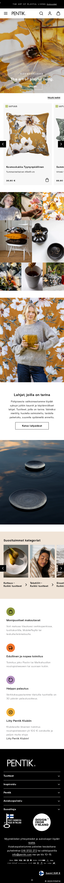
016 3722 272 (29, 850)
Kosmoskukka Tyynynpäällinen (25, 167)
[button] (5, 13)
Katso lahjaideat (32, 425)
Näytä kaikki (54, 97)
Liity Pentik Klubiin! (17, 738)
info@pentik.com (22, 854)
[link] (50, 13)
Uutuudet (49, 4)
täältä (31, 842)
